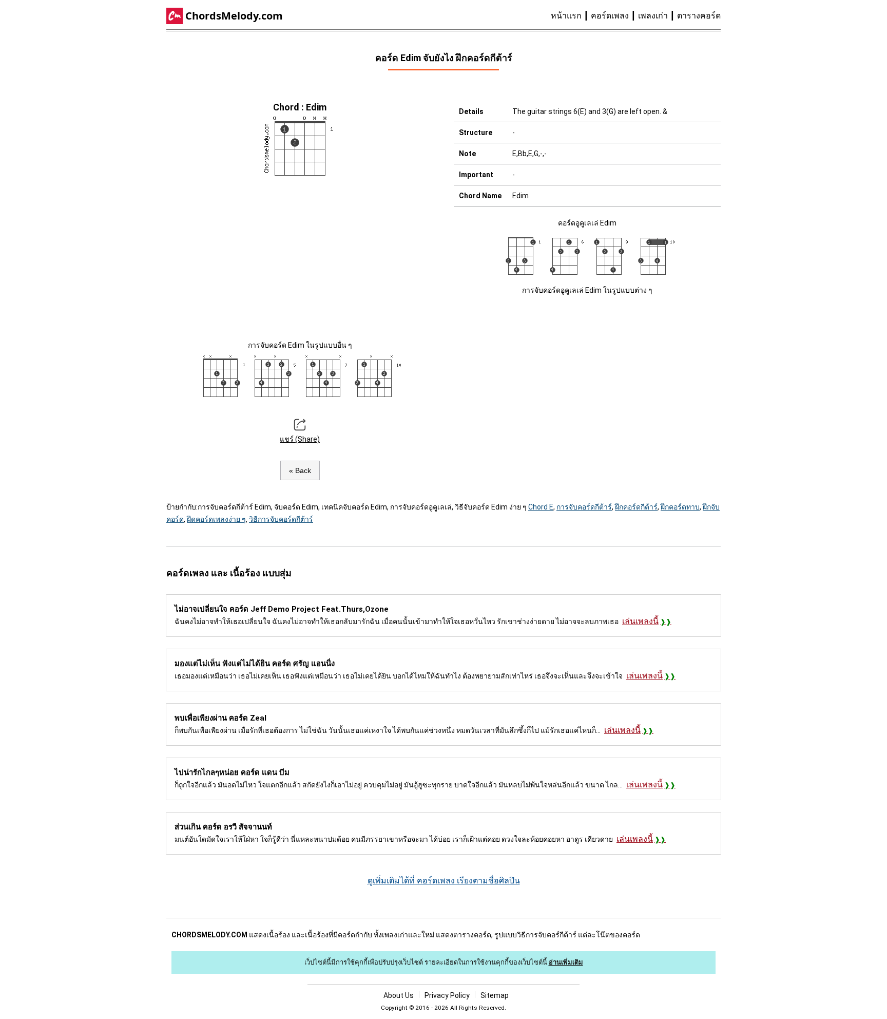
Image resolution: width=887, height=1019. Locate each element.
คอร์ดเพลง (610, 16)
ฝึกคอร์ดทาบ (680, 507)
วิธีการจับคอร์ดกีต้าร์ (281, 519)
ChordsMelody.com (234, 16)
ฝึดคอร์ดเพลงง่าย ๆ (216, 519)
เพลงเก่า (653, 16)
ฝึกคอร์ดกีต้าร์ (636, 507)
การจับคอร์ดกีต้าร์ (584, 507)
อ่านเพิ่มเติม (566, 962)
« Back (300, 470)
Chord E (540, 507)
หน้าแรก (566, 16)
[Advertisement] (299, 257)
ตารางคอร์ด (699, 16)
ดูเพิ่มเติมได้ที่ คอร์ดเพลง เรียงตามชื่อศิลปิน (444, 880)
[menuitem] (571, 16)
